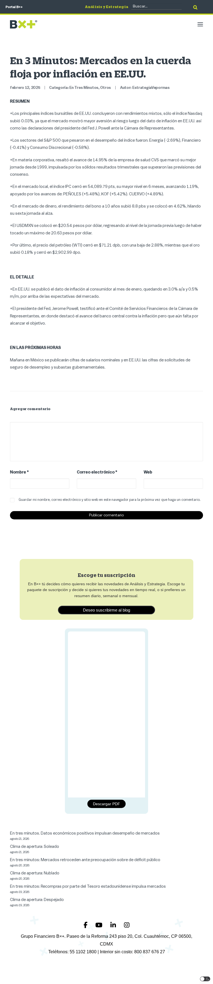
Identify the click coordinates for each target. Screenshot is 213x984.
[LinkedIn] (113, 925)
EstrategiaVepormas (151, 88)
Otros (105, 88)
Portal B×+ (14, 7)
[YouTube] (99, 925)
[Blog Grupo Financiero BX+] (23, 24)
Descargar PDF (106, 804)
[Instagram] (127, 925)
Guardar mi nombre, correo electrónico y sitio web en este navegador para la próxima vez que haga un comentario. (110, 499)
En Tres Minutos (83, 88)
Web (148, 472)
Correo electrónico (97, 472)
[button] (200, 24)
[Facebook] (86, 925)
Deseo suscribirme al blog (106, 610)
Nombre (19, 472)
